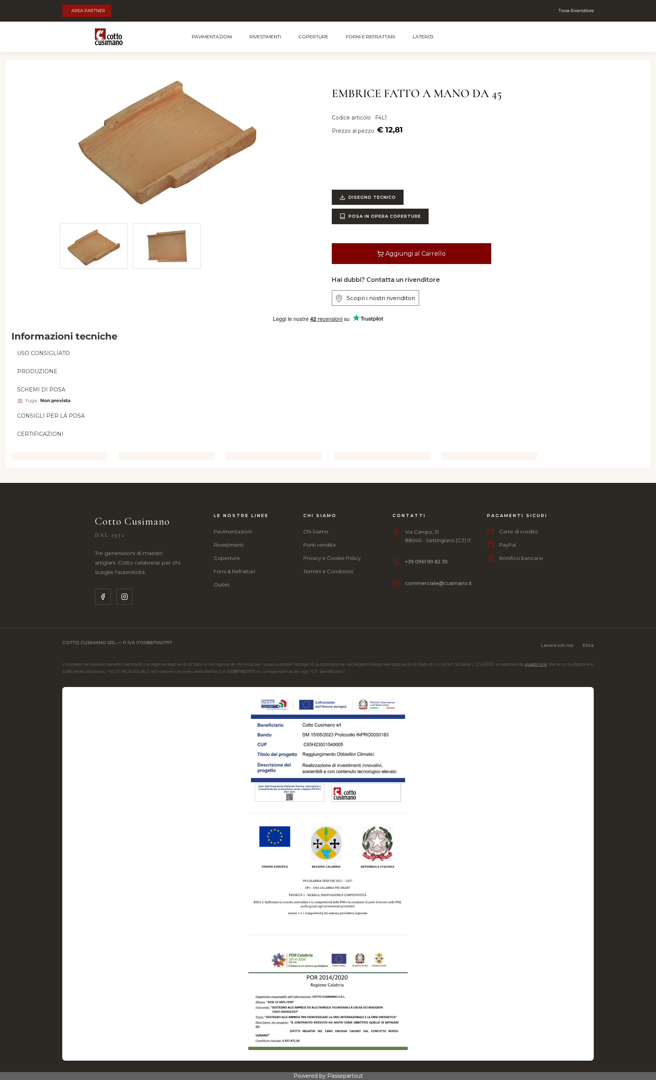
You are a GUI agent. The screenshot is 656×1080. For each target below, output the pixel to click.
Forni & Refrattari (234, 571)
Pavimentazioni (212, 36)
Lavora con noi (557, 645)
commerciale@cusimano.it (438, 583)
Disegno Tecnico (372, 197)
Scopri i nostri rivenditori (378, 298)
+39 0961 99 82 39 (426, 561)
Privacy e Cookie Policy (332, 558)
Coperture (313, 36)
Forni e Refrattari (370, 36)
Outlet (222, 585)
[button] (167, 137)
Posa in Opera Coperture (384, 216)
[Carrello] (532, 37)
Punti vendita (319, 545)
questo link (536, 664)
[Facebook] (103, 597)
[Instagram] (124, 597)
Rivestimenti (265, 36)
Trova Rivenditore (576, 10)
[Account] (552, 37)
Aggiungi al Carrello (415, 253)
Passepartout (345, 1075)
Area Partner (88, 10)
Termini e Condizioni (328, 571)
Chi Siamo (315, 531)
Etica (588, 645)
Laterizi (423, 36)
